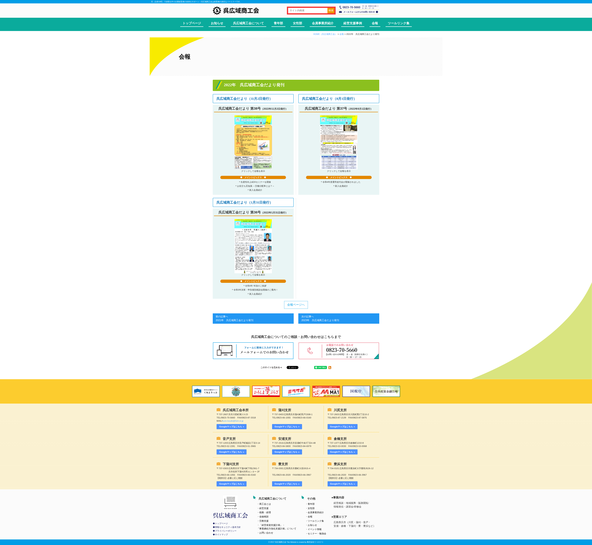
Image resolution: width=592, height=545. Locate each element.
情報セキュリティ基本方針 (228, 527)
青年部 (278, 23)
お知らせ (217, 23)
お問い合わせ (266, 532)
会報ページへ (296, 304)
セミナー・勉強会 (317, 533)
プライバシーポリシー (225, 531)
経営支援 (264, 508)
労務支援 (264, 521)
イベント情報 (315, 529)
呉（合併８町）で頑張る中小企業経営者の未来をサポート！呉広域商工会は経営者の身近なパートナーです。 (196, 2)
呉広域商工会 (280, 542)
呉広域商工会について (248, 23)
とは (265, 504)
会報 (375, 23)
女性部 (297, 23)
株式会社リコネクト (315, 542)
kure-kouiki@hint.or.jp (232, 421)
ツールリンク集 (398, 23)
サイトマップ (221, 534)
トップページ (192, 23)
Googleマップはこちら (230, 426)
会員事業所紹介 (323, 23)
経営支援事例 (352, 23)
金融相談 (264, 516)
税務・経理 (265, 512)
